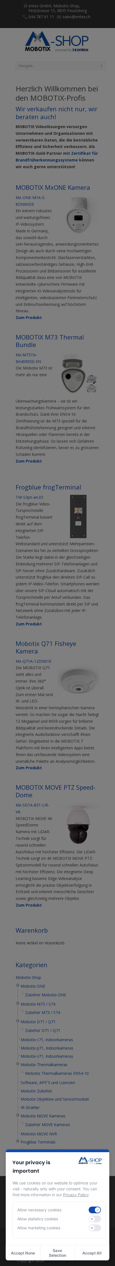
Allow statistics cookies (37, 1218)
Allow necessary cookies (39, 1209)
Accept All (92, 1253)
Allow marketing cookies (38, 1227)
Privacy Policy (75, 1194)
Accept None (23, 1253)
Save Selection (57, 1253)
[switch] (94, 1210)
